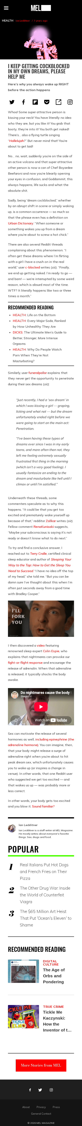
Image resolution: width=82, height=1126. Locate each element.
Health (7, 20)
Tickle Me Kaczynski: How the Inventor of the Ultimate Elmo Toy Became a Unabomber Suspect (57, 1021)
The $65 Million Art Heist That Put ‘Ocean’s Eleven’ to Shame (45, 918)
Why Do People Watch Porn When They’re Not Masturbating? (37, 355)
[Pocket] (47, 102)
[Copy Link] (58, 102)
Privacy (41, 1107)
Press (56, 1107)
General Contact (41, 1113)
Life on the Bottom (34, 315)
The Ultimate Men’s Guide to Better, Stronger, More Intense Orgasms (39, 338)
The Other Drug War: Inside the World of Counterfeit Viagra (45, 894)
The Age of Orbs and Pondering (54, 976)
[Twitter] (12, 102)
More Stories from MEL (41, 1065)
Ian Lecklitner (23, 20)
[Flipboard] (35, 102)
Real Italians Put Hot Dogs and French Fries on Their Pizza (44, 871)
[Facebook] (23, 102)
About (26, 1107)
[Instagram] (70, 102)
